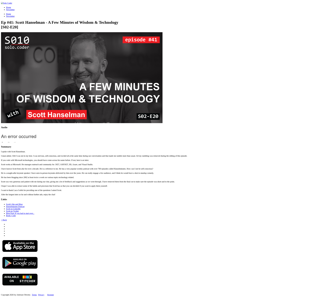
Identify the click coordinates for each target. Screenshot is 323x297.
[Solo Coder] (6, 3)
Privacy (41, 295)
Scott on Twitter (12, 211)
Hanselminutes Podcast (15, 206)
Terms (34, 295)
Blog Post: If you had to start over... (20, 213)
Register (50, 295)
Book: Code (11, 216)
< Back (4, 220)
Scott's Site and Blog (14, 204)
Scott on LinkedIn (13, 209)
